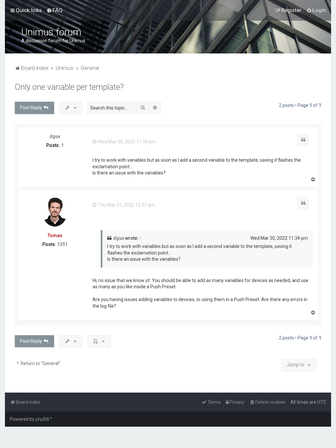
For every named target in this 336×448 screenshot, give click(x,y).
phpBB (42, 419)
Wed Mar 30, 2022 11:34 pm (126, 141)
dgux (55, 136)
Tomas (55, 235)
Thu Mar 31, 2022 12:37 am (126, 205)
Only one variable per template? (69, 87)
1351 (62, 244)
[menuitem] (55, 10)
